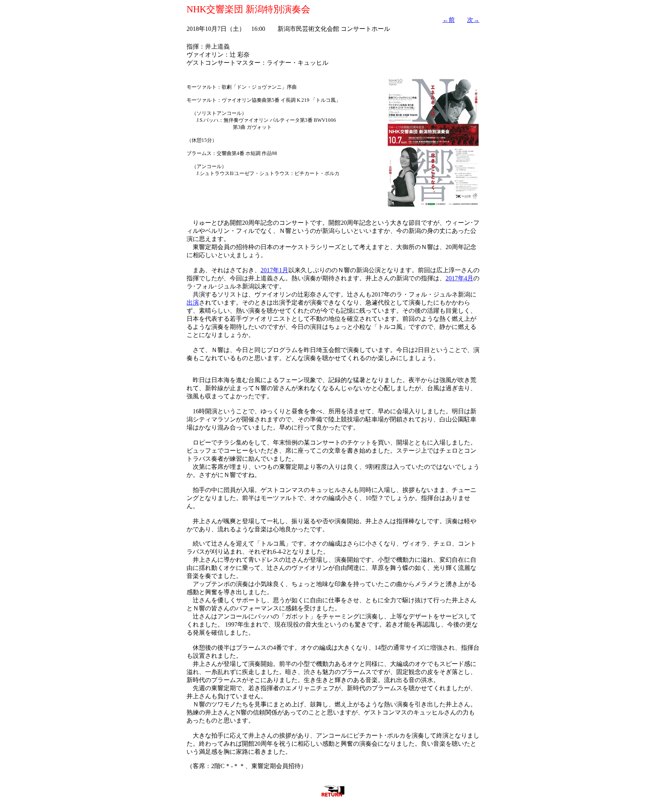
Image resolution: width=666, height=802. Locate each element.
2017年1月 (274, 270)
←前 (448, 20)
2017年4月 (459, 278)
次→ (473, 20)
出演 (193, 302)
